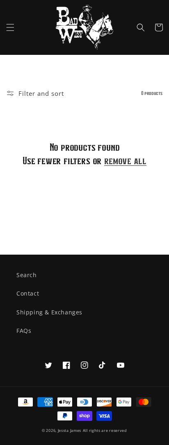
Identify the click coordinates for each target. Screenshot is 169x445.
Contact (27, 293)
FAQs (23, 330)
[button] (10, 27)
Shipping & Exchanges (49, 312)
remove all (125, 160)
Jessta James (69, 430)
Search (26, 275)
